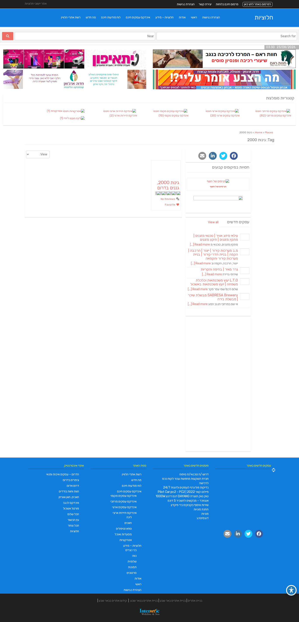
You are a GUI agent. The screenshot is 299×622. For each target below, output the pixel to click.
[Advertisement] (218, 384)
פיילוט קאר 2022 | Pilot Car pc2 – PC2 (183, 492)
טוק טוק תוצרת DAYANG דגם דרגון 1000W (182, 496)
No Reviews (168, 198)
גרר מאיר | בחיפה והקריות (219, 269)
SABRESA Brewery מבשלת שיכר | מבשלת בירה (213, 297)
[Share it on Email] (202, 156)
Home (258, 132)
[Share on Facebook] (234, 156)
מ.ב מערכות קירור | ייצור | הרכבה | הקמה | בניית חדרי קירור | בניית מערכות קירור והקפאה (213, 254)
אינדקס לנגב (71, 503)
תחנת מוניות (201, 509)
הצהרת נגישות (186, 4)
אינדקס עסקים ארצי (124, 507)
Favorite (170, 204)
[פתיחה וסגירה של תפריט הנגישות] (291, 590)
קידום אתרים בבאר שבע (113, 601)
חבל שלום (73, 514)
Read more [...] (200, 244)
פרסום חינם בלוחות (227, 4)
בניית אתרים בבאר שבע (144, 601)
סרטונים (132, 573)
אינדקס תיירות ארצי (125, 513)
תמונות (132, 567)
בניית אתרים (195, 601)
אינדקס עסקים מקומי (124, 496)
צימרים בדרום (71, 480)
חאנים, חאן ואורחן (69, 497)
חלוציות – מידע (164, 17)
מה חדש (91, 17)
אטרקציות (126, 540)
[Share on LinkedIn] (213, 156)
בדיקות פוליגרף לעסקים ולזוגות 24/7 (186, 487)
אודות (182, 17)
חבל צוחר (73, 525)
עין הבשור (73, 520)
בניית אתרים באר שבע (173, 601)
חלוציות (264, 17)
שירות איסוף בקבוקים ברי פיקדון (190, 505)
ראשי (194, 17)
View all (213, 222)
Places (269, 132)
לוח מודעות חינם (111, 17)
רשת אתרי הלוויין (71, 17)
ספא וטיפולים (124, 529)
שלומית (132, 561)
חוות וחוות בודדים (69, 491)
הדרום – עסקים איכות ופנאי (62, 474)
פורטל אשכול (71, 508)
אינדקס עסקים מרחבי (123, 501)
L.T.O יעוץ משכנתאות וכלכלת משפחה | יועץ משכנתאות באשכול (214, 282)
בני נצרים (131, 550)
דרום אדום (73, 486)
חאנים (128, 523)
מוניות (205, 514)
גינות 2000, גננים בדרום (168, 185)
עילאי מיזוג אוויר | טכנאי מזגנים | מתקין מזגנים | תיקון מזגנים (215, 238)
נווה (134, 556)
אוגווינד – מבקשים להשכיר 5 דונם (188, 501)
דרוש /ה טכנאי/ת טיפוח (194, 474)
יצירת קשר (205, 4)
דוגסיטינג (203, 518)
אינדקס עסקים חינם (138, 17)
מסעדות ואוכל (123, 534)
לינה (129, 517)
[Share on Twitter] (223, 156)
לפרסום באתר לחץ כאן (257, 4)
